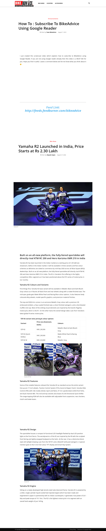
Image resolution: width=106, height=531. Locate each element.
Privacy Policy (73, 529)
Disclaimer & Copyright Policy (84, 529)
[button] (89, 3)
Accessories (59, 3)
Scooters (50, 3)
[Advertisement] (53, 12)
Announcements (53, 18)
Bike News (41, 3)
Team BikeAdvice (51, 32)
